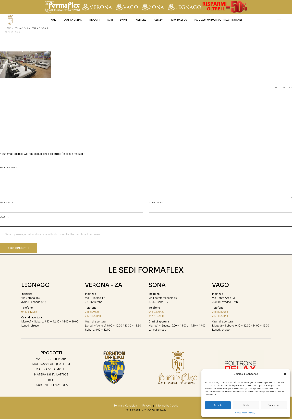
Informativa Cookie (167, 406)
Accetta (218, 405)
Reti (51, 380)
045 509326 (92, 312)
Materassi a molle (51, 369)
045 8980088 (220, 312)
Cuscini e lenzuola (51, 385)
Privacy (251, 412)
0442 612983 (29, 312)
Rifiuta (245, 405)
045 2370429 (156, 312)
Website (4, 217)
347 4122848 (93, 316)
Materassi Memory (51, 359)
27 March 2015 (12, 32)
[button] (285, 374)
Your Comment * (8, 167)
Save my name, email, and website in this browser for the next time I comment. (53, 234)
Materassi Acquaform (51, 364)
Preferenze (274, 405)
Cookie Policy (241, 412)
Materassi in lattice (51, 374)
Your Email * (156, 203)
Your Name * (6, 203)
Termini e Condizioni (125, 406)
